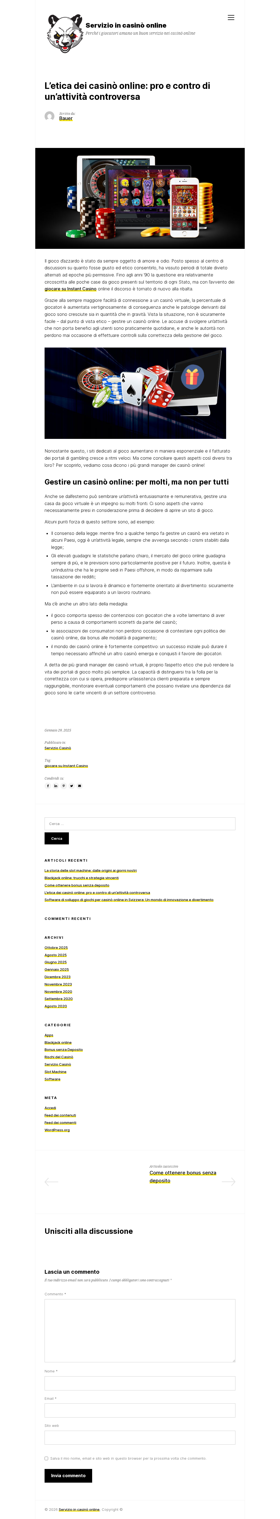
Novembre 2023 (58, 984)
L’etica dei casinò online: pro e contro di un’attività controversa (97, 892)
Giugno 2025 (56, 962)
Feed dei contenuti (60, 1115)
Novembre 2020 (58, 991)
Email (51, 1398)
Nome (51, 1371)
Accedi (50, 1108)
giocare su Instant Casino (71, 288)
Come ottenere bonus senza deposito (77, 885)
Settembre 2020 (59, 998)
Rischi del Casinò (59, 1057)
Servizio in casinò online (79, 1509)
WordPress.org (57, 1130)
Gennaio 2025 (57, 969)
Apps (49, 1035)
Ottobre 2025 (56, 947)
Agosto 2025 (56, 955)
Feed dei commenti (60, 1122)
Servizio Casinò (58, 748)
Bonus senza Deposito (64, 1049)
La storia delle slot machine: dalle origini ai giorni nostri (91, 870)
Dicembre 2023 (58, 977)
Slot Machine (55, 1071)
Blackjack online (58, 1042)
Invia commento (68, 1475)
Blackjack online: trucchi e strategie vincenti (82, 878)
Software (52, 1079)
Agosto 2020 (56, 1006)
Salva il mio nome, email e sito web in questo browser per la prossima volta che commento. (128, 1458)
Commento (55, 1294)
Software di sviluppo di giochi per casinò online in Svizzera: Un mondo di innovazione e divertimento (129, 899)
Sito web (52, 1425)
